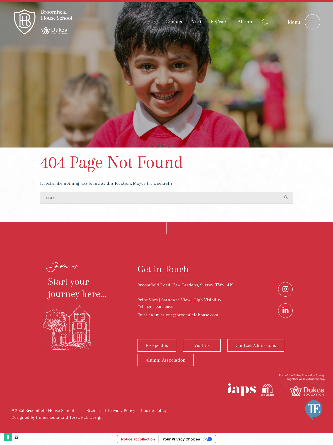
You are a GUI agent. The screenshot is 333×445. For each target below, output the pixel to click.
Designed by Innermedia (35, 417)
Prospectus (157, 345)
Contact (174, 21)
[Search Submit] (265, 21)
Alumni (245, 21)
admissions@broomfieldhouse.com (184, 314)
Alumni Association (166, 360)
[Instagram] (285, 289)
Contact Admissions (256, 345)
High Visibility (207, 299)
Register (219, 21)
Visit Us (202, 345)
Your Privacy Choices (181, 439)
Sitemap (94, 410)
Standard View (175, 299)
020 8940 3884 (159, 307)
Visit (196, 21)
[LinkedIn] (285, 310)
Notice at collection (138, 439)
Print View (148, 299)
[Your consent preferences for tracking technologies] (16, 437)
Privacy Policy (121, 410)
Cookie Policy (154, 410)
